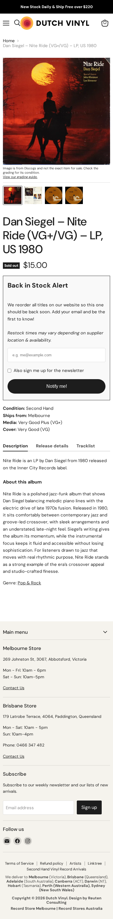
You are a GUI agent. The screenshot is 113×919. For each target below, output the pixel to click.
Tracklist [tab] (85, 446)
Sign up (89, 807)
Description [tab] (15, 446)
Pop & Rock (29, 583)
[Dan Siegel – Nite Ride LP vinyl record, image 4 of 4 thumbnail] (74, 195)
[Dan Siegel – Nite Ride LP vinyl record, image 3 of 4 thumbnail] (53, 195)
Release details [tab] (52, 446)
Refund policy (51, 863)
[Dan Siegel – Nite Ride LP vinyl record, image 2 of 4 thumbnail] (33, 195)
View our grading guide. (20, 177)
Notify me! (56, 386)
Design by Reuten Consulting (73, 900)
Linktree (95, 863)
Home (9, 40)
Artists (75, 863)
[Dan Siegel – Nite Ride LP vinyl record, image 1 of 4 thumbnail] (12, 195)
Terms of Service (19, 863)
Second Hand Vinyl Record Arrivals (56, 869)
